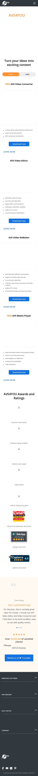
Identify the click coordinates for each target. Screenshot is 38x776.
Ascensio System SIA (10, 773)
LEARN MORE (9, 151)
